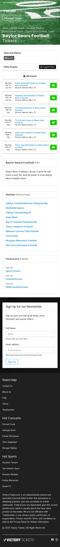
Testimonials (8, 409)
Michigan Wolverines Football (21, 240)
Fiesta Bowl (12, 235)
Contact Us (7, 385)
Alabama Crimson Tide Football (22, 231)
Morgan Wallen (9, 448)
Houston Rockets (10, 474)
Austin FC (6, 486)
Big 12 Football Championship (21, 221)
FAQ (4, 397)
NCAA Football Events (17, 287)
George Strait (8, 430)
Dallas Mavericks (10, 480)
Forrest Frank (8, 424)
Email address (12, 344)
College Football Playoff (18, 212)
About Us (6, 391)
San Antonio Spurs (11, 468)
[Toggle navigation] (53, 11)
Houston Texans (10, 462)
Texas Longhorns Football (19, 226)
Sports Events (13, 270)
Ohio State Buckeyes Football (21, 245)
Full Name (11, 328)
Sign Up (12, 361)
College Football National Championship (27, 203)
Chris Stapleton (9, 442)
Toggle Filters (48, 67)
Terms (5, 403)
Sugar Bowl (11, 217)
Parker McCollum (10, 436)
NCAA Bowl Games (15, 207)
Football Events (14, 279)
